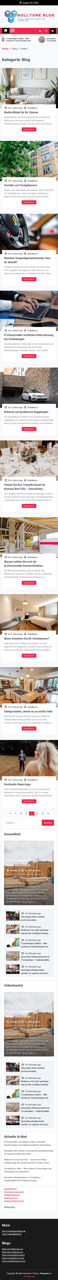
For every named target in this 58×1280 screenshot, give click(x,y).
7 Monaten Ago (34, 967)
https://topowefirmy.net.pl (13, 1255)
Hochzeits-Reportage (17, 784)
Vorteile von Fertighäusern (20, 185)
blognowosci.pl (10, 1198)
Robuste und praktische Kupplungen (26, 412)
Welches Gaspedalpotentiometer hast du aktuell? (27, 260)
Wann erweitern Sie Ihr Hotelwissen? (26, 638)
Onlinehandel (13, 985)
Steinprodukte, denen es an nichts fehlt (28, 711)
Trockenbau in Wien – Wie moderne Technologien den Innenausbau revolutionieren (35, 946)
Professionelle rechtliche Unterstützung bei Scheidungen (28, 337)
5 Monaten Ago (34, 927)
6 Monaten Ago (34, 940)
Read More (29, 129)
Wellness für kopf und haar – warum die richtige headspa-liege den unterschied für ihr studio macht (26, 1161)
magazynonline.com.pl (14, 1201)
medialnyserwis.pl (12, 1195)
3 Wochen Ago (34, 870)
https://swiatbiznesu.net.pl (13, 1261)
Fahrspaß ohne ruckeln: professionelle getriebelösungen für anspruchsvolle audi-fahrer (29, 1152)
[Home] (5, 30)
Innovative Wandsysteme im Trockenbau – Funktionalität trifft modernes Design (37, 40)
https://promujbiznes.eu (12, 1252)
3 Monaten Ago (34, 913)
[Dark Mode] (40, 31)
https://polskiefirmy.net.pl (13, 1258)
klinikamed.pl (9, 1207)
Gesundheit (12, 834)
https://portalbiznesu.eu (12, 1249)
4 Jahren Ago (17, 480)
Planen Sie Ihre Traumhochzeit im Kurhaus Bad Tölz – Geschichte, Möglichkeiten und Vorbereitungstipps (27, 487)
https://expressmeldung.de (13, 1231)
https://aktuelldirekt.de (11, 1234)
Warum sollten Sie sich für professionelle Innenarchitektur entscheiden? (23, 564)
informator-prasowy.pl (14, 1192)
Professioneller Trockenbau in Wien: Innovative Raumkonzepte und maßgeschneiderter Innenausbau (27, 1143)
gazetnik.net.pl (10, 1189)
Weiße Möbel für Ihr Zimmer (21, 112)
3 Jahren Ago (17, 108)
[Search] (46, 31)
